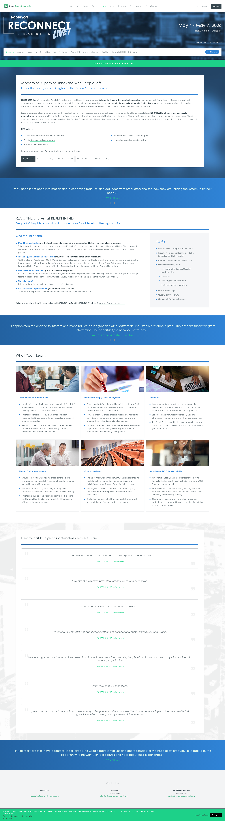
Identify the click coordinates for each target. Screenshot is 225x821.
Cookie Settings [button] (202, 815)
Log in (204, 6)
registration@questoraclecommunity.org (44, 796)
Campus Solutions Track (182, 248)
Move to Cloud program (137, 135)
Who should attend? (65, 159)
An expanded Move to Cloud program (175, 260)
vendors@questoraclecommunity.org (181, 796)
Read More (8, 818)
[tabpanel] (112, 193)
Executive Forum (60, 52)
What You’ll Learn (83, 159)
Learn (85, 6)
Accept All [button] (216, 815)
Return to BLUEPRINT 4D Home (124, 52)
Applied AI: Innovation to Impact (84, 52)
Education (32, 52)
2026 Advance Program (103, 159)
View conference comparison (112, 303)
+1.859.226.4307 (181, 794)
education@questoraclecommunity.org (114, 796)
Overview (10, 52)
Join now (216, 6)
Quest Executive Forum (168, 295)
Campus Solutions (92, 471)
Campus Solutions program (42, 140)
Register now (212, 52)
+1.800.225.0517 (114, 794)
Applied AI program (39, 144)
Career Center (136, 6)
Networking (45, 52)
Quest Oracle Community (17, 6)
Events (104, 6)
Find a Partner (151, 6)
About (70, 6)
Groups (95, 6)
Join (78, 6)
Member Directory (118, 6)
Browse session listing (45, 159)
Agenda (20, 52)
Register (105, 52)
